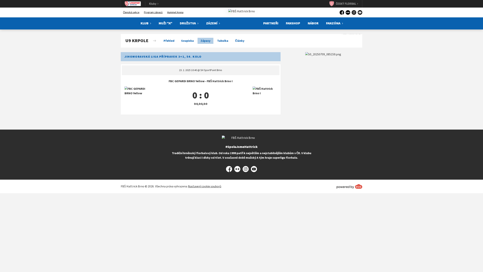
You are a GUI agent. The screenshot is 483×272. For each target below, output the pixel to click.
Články (239, 41)
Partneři (270, 23)
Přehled (169, 41)
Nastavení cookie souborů (204, 186)
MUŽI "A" (165, 23)
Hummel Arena (175, 12)
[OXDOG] (323, 54)
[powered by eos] (349, 186)
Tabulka (222, 41)
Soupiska (187, 41)
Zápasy (205, 41)
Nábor (313, 23)
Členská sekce (131, 12)
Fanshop (293, 23)
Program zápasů (153, 12)
